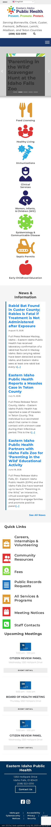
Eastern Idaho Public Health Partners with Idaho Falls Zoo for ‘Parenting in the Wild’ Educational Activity (25, 453)
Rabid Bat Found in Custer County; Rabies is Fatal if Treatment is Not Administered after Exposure (24, 316)
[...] (19, 367)
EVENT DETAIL (25, 670)
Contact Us (25, 789)
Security (31, 818)
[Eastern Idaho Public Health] (25, 11)
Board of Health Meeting (25, 696)
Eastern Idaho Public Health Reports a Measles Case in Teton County (25, 383)
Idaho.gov (15, 813)
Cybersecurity (13, 815)
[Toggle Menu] (47, 42)
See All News (37, 515)
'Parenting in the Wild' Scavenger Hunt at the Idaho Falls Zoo (23, 75)
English (19, 1)
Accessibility (33, 813)
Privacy (31, 815)
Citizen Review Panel (26, 658)
